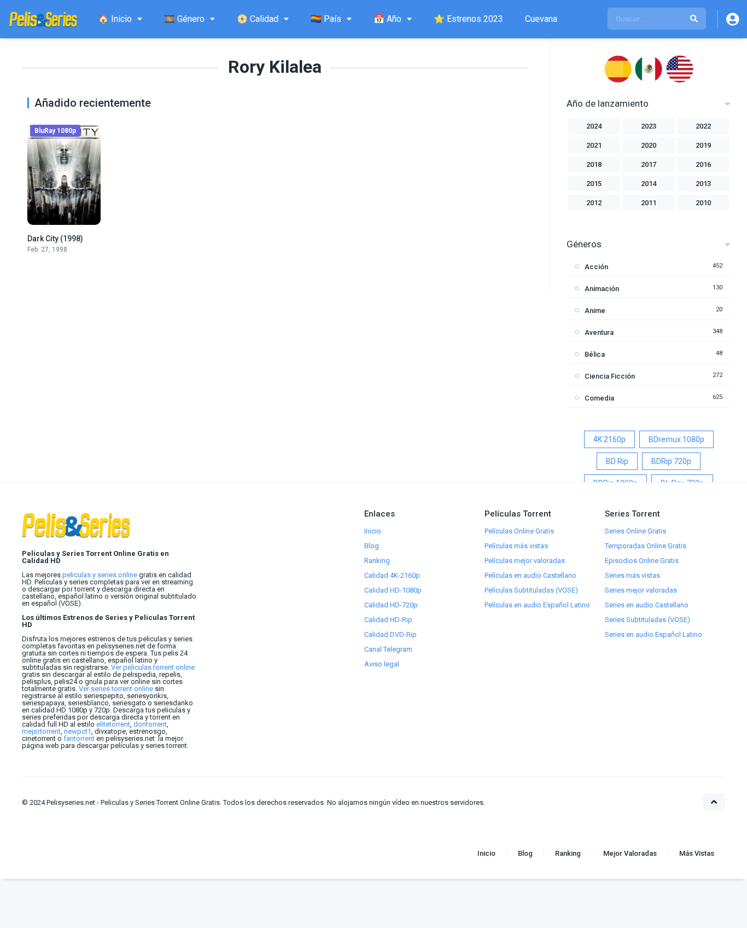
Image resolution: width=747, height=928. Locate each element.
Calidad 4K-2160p (392, 575)
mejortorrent (41, 731)
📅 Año (387, 19)
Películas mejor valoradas (525, 560)
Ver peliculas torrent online (153, 667)
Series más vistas (632, 575)
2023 (648, 126)
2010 (703, 203)
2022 (703, 126)
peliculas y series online (99, 575)
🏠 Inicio (115, 19)
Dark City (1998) (55, 238)
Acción (596, 267)
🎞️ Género (184, 19)
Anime (595, 310)
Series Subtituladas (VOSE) (647, 620)
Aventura (599, 332)
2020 (648, 145)
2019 (703, 145)
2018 (594, 164)
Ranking (377, 560)
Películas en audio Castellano (530, 575)
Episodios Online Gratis (642, 560)
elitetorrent (113, 724)
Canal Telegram (388, 649)
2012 (594, 203)
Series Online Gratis (635, 531)
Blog (371, 546)
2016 (703, 164)
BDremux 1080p (676, 439)
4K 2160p (609, 439)
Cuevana (541, 19)
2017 (648, 164)
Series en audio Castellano (646, 605)
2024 (594, 126)
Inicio (372, 531)
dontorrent (150, 724)
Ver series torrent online (116, 689)
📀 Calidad (257, 19)
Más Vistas (696, 853)
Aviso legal (381, 664)
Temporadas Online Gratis (645, 546)
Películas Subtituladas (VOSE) (531, 590)
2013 (703, 183)
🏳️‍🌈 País (326, 19)
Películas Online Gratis (519, 531)
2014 (648, 183)
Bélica (595, 354)
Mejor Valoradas (630, 853)
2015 (594, 183)
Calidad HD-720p (391, 605)
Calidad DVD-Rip (390, 634)
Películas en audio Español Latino (537, 605)
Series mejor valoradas (641, 590)
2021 (594, 145)
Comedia (599, 398)
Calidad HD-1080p (393, 590)
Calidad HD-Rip (388, 620)
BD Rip (617, 461)
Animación (602, 289)
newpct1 (77, 731)
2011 (648, 203)
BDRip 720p (671, 461)
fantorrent (79, 738)
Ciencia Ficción (610, 376)
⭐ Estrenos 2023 (468, 19)
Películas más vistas (516, 546)
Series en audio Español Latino (653, 634)
